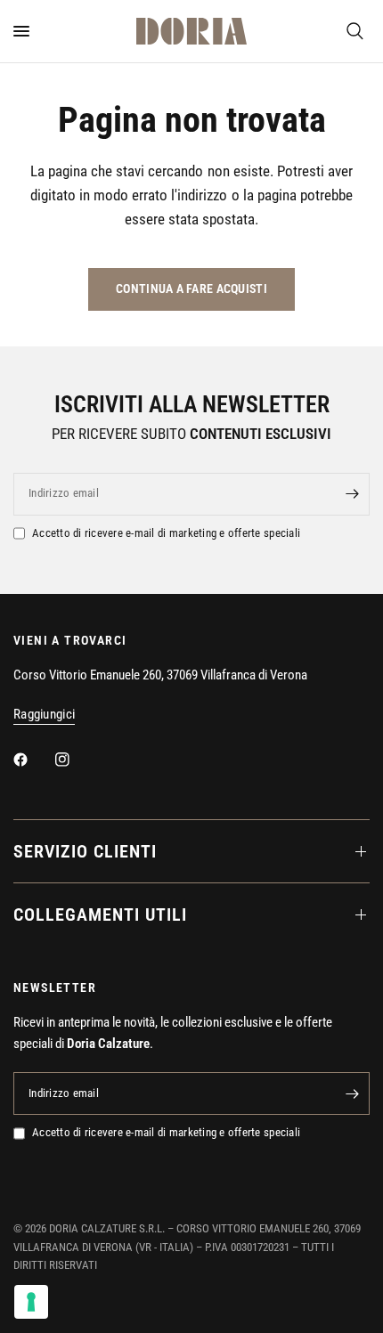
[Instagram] (74, 759)
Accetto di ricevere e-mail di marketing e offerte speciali (166, 533)
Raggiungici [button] (44, 714)
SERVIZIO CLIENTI (85, 851)
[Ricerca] (355, 31)
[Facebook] (33, 759)
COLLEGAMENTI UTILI (100, 914)
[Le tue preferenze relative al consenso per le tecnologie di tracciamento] (31, 1302)
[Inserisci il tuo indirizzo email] (352, 494)
